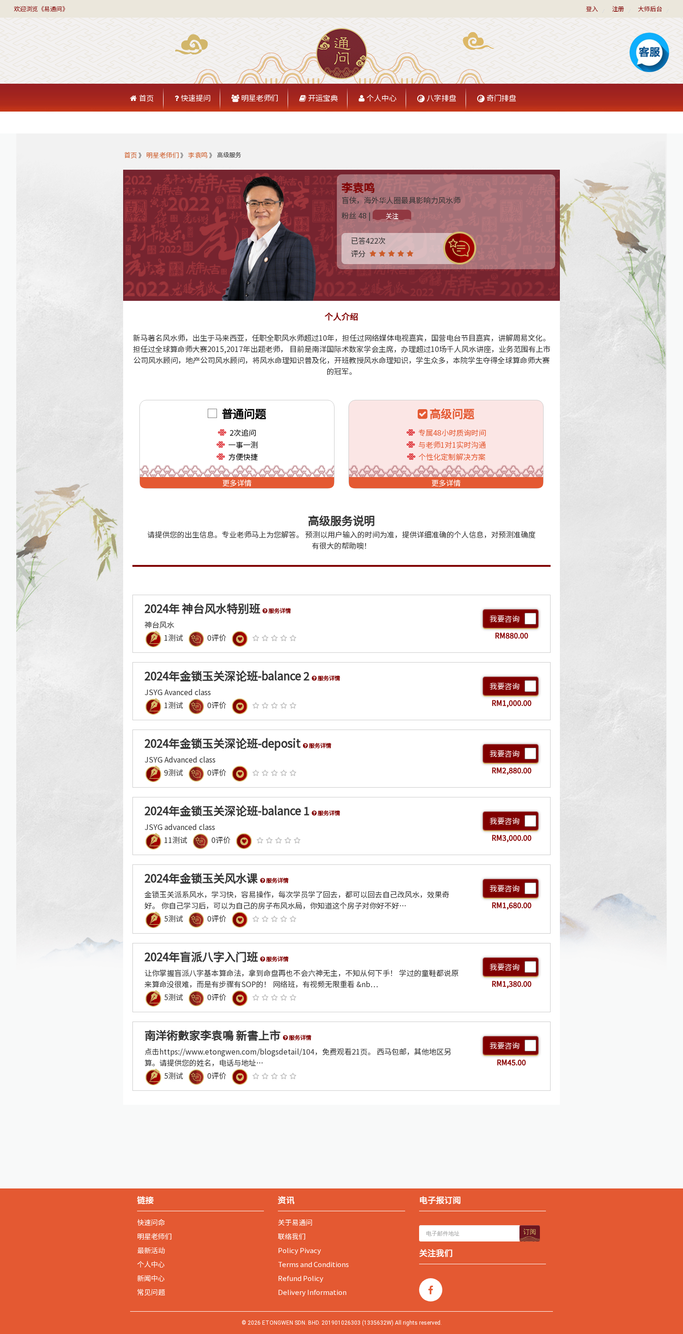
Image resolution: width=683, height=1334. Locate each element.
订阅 (529, 1231)
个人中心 (380, 97)
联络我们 (292, 1236)
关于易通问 (295, 1222)
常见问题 (151, 1292)
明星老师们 (258, 97)
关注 (392, 215)
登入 (592, 8)
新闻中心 (151, 1278)
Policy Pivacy (299, 1250)
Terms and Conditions (313, 1264)
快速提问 (194, 97)
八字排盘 (440, 97)
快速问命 (151, 1222)
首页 (145, 97)
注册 (618, 8)
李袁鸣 (198, 154)
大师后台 (650, 8)
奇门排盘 (500, 97)
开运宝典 (322, 97)
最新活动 (151, 1250)
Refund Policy (300, 1278)
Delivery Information (312, 1292)
